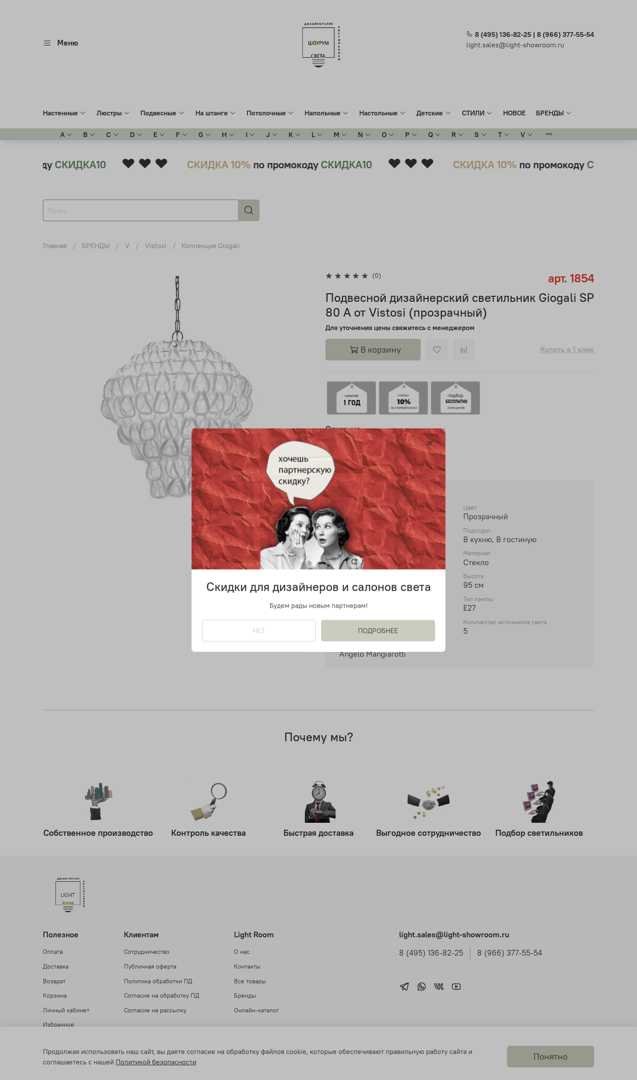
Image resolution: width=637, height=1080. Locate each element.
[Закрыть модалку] (430, 444)
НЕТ (259, 630)
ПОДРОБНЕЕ (378, 630)
